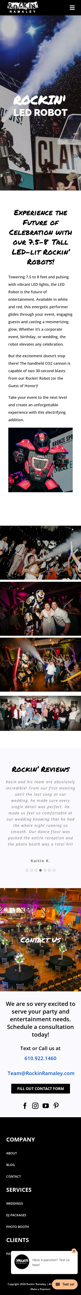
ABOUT (11, 1128)
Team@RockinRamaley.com (41, 1048)
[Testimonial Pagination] (27, 845)
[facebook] (25, 1081)
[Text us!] (65, 1286)
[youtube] (46, 1081)
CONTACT (13, 1151)
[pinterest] (56, 1081)
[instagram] (35, 1081)
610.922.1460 (40, 1033)
